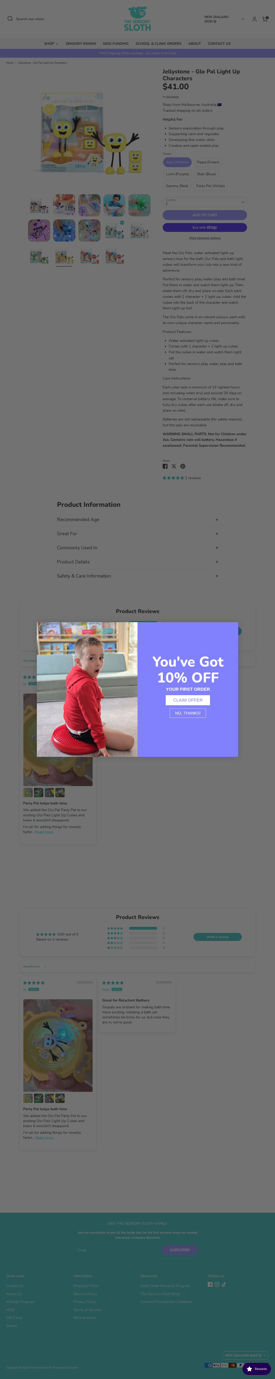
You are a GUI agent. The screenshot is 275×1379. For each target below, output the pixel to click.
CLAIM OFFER (188, 700)
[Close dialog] (43, 628)
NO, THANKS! (188, 713)
